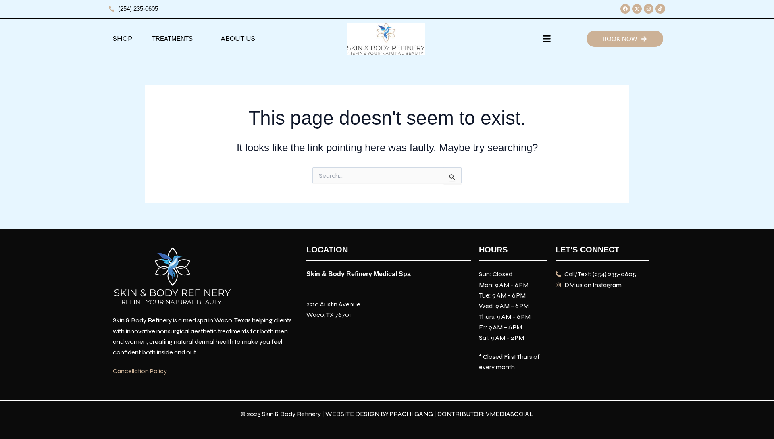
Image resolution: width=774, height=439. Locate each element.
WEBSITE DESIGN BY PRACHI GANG (379, 414)
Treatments (172, 38)
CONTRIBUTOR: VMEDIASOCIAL (485, 414)
